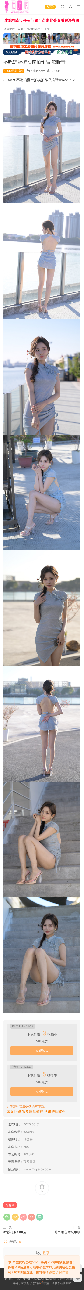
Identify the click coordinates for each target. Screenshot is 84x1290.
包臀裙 (10, 1205)
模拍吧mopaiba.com (36, 1279)
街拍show (38, 71)
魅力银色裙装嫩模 (67, 1232)
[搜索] (62, 6)
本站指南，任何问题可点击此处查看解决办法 (42, 20)
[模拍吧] (17, 7)
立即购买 (42, 1050)
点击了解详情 (59, 1272)
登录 (45, 1253)
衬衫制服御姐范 (15, 1232)
